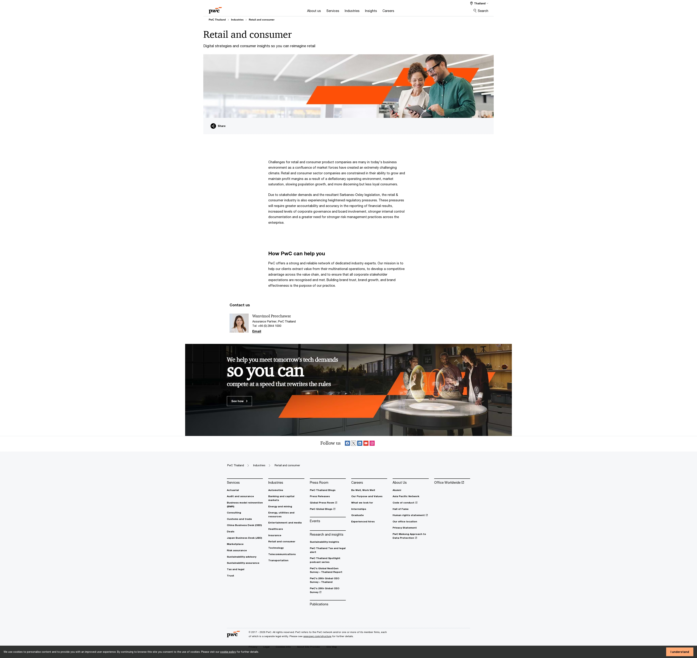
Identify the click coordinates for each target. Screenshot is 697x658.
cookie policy (228, 651)
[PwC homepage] (215, 9)
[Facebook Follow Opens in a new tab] (347, 444)
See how (237, 401)
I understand (679, 651)
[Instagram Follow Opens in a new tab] (372, 444)
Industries (237, 19)
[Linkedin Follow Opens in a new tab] (359, 444)
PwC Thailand (217, 19)
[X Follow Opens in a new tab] (353, 444)
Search (483, 11)
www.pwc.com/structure (317, 636)
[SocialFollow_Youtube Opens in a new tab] (365, 444)
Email (256, 331)
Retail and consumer (261, 19)
